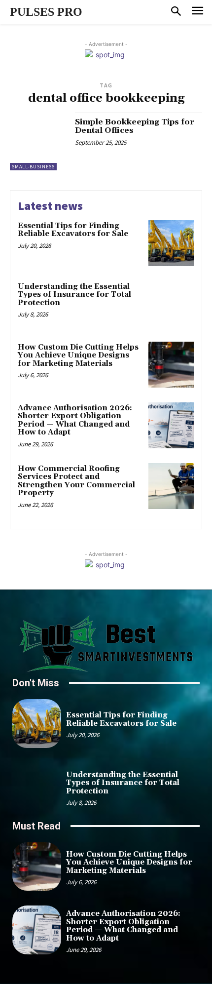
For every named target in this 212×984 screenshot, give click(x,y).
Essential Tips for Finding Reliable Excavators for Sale (73, 230)
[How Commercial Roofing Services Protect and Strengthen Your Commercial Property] (171, 486)
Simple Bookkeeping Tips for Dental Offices (134, 126)
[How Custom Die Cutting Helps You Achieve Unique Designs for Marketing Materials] (171, 365)
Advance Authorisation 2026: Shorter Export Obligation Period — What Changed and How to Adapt (75, 420)
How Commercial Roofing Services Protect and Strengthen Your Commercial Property (76, 481)
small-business (33, 166)
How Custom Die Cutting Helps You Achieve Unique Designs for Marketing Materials (78, 355)
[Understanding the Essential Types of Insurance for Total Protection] (171, 304)
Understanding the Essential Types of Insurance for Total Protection (74, 295)
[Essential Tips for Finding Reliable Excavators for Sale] (171, 243)
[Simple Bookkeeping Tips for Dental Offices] (39, 141)
